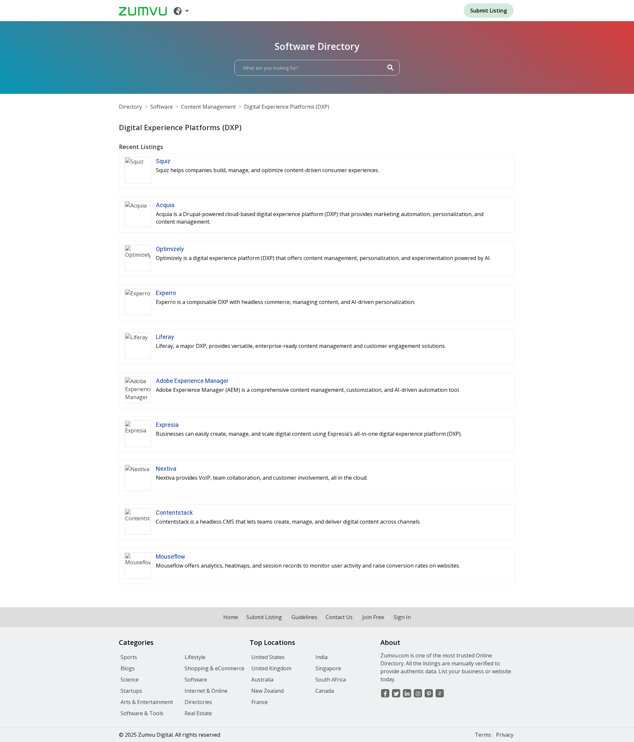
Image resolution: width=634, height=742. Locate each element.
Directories (198, 702)
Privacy (504, 734)
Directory (130, 106)
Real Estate (198, 713)
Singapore (328, 668)
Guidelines (304, 617)
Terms (483, 734)
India (321, 657)
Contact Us (339, 617)
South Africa (330, 679)
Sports (129, 657)
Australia (262, 679)
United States (268, 657)
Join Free (373, 617)
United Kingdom (271, 668)
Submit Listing (264, 617)
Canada (324, 690)
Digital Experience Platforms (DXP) (286, 106)
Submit (488, 10)
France (259, 702)
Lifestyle (195, 657)
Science (130, 679)
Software (161, 106)
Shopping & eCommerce (214, 668)
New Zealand (267, 690)
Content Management (208, 106)
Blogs (128, 668)
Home (230, 617)
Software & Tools (142, 713)
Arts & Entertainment (147, 702)
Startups (131, 690)
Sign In (402, 617)
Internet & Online (206, 690)
